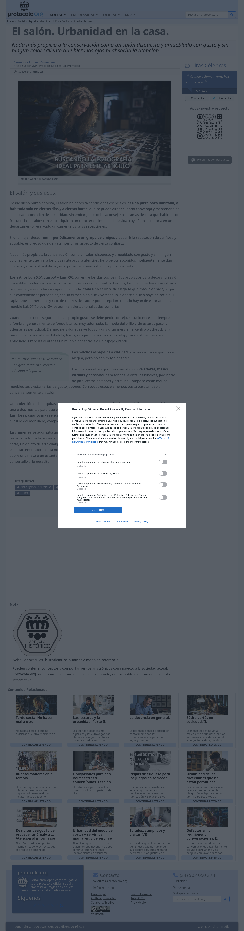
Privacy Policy (141, 521)
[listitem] (122, 454)
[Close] (179, 409)
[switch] (163, 462)
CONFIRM (98, 510)
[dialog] (122, 465)
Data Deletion (103, 521)
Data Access (122, 521)
